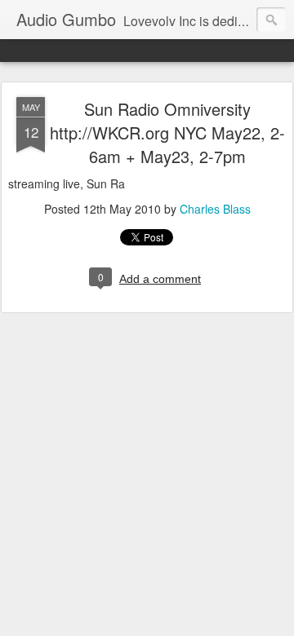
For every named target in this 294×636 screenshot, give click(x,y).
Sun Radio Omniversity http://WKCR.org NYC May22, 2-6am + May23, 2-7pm (167, 132)
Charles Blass (215, 209)
